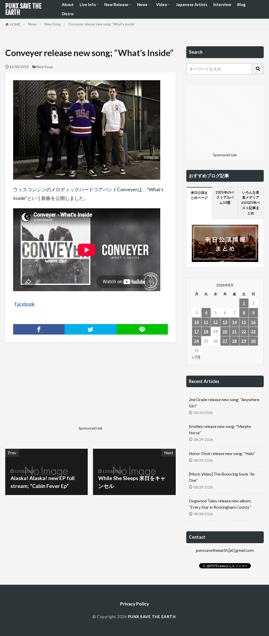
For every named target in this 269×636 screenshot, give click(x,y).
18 (206, 331)
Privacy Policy (134, 604)
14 (234, 322)
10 (196, 322)
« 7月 (196, 357)
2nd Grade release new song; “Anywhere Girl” (224, 402)
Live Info (88, 4)
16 (253, 322)
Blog (241, 4)
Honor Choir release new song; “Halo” (222, 453)
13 (225, 322)
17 (196, 331)
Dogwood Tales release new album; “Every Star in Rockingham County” (220, 503)
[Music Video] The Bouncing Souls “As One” (222, 477)
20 (225, 331)
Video (161, 4)
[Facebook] (39, 329)
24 (196, 341)
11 (206, 322)
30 (253, 341)
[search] (258, 68)
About (68, 4)
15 (243, 322)
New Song (52, 24)
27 (225, 341)
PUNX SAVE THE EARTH (23, 9)
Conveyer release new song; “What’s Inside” (101, 24)
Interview (222, 4)
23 (253, 331)
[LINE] (142, 329)
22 (243, 331)
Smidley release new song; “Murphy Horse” (220, 429)
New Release (116, 4)
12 (215, 322)
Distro (67, 13)
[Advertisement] (47, 391)
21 (234, 331)
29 (243, 341)
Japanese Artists (191, 4)
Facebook (24, 304)
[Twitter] (90, 329)
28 (234, 341)
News (142, 4)
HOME (15, 24)
